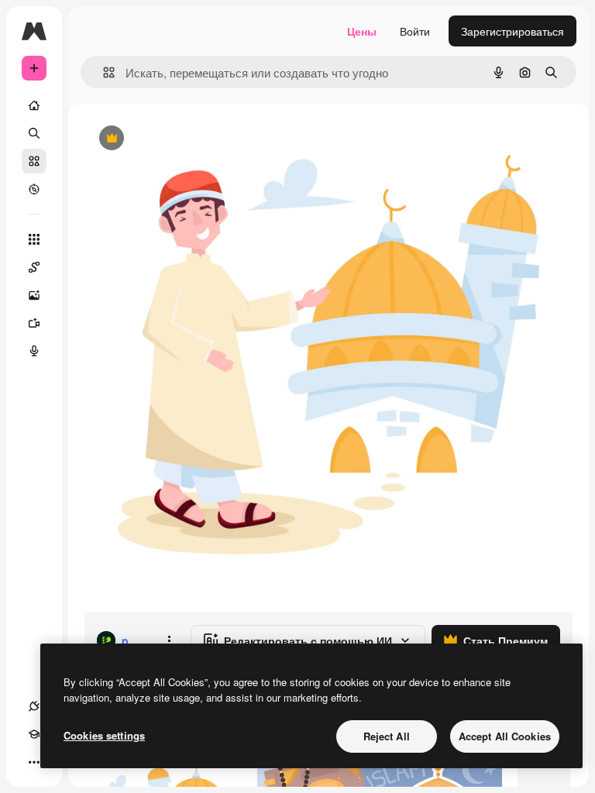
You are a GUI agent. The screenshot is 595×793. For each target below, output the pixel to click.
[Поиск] (34, 133)
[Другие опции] (168, 640)
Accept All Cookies (505, 736)
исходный (187, 139)
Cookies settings (104, 735)
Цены (362, 31)
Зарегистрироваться (512, 31)
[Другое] (34, 762)
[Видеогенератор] (34, 323)
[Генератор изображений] (34, 295)
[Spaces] (34, 267)
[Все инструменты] (34, 239)
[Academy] (34, 734)
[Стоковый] (34, 161)
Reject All (386, 736)
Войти (415, 31)
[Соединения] (34, 706)
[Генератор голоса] (34, 350)
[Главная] (34, 105)
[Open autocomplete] (102, 72)
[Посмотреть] (34, 189)
